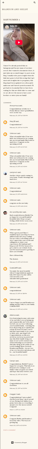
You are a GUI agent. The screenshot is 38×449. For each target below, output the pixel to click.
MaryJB (12, 121)
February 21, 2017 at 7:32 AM (18, 182)
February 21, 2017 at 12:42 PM (19, 281)
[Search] (34, 2)
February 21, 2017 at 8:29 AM (18, 194)
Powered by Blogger (20, 442)
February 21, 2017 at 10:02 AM (19, 262)
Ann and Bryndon (16, 212)
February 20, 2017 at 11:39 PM (19, 115)
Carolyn (12, 361)
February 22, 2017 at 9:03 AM (19, 374)
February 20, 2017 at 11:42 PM (19, 127)
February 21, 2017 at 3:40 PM (18, 309)
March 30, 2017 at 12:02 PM (18, 425)
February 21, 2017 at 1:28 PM (18, 293)
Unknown (13, 133)
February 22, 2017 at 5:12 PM (18, 388)
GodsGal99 (14, 268)
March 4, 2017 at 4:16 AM (17, 409)
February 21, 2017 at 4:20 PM (18, 355)
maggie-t (13, 394)
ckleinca (13, 315)
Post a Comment (9, 430)
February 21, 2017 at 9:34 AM (18, 224)
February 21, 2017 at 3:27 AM (18, 147)
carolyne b (13, 172)
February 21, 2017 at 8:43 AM (18, 206)
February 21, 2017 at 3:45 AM (18, 166)
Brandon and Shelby (15, 9)
